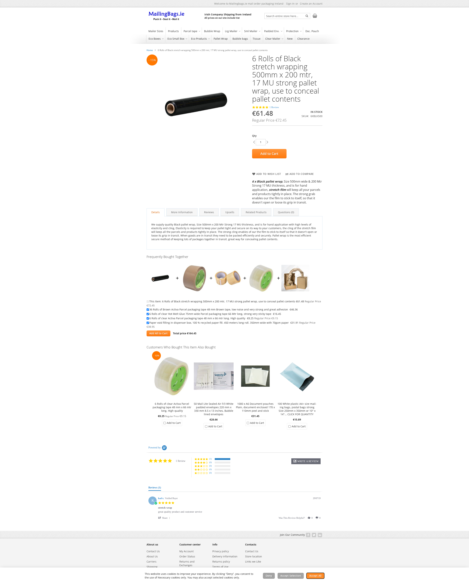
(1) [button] (210, 459)
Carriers (151, 561)
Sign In (290, 3)
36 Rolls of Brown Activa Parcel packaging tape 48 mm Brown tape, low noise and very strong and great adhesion (218, 309)
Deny (269, 575)
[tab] (156, 212)
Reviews (209, 212)
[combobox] (287, 16)
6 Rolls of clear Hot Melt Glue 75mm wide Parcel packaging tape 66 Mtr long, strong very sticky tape (210, 314)
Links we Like (253, 561)
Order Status (187, 556)
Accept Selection (290, 575)
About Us (152, 556)
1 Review (274, 107)
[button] (306, 461)
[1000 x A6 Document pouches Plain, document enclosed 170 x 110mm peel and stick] (255, 353)
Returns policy (221, 561)
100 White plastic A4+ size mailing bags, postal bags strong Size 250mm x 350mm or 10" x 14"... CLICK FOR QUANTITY (297, 409)
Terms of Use (220, 566)
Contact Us (153, 551)
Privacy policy (220, 551)
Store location (253, 556)
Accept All (315, 575)
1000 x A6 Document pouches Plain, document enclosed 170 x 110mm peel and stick (255, 407)
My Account (186, 551)
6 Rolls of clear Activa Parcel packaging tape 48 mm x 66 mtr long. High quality (197, 318)
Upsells (229, 212)
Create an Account (311, 3)
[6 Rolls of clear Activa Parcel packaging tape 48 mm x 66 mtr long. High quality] (262, 262)
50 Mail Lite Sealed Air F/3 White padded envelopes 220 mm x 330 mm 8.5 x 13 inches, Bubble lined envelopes (213, 409)
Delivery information (224, 556)
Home (150, 50)
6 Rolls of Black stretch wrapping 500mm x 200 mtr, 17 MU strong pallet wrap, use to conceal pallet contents (228, 301)
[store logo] (167, 16)
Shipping (152, 566)
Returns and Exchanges (187, 563)
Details (155, 212)
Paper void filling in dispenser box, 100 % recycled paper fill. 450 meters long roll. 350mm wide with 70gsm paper (219, 322)
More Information (182, 212)
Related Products (256, 212)
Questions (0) (286, 212)
